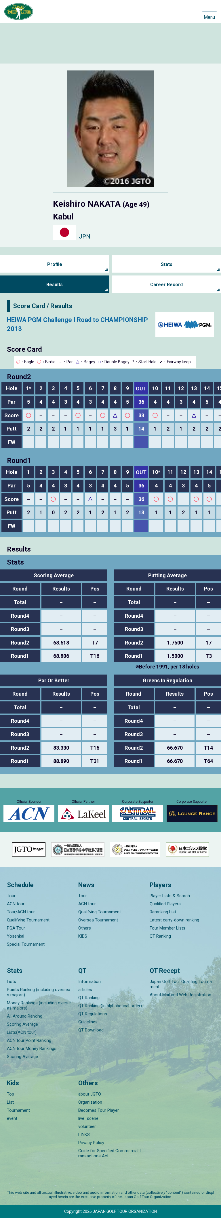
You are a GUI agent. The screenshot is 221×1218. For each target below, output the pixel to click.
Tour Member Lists (167, 928)
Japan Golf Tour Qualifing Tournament (181, 984)
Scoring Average (22, 1024)
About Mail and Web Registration (180, 994)
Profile (54, 264)
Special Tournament (26, 944)
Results (54, 284)
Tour (11, 895)
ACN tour (15, 903)
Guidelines (88, 1022)
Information (89, 981)
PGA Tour (16, 928)
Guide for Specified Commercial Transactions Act (110, 1153)
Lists (11, 981)
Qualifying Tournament (28, 920)
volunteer (87, 1126)
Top (10, 1094)
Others (84, 928)
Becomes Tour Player (98, 1110)
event (12, 1118)
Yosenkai (15, 936)
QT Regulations (92, 1013)
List (10, 1102)
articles (85, 989)
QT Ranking (160, 936)
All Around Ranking (24, 1016)
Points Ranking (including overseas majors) (38, 992)
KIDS (82, 936)
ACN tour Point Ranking (29, 1040)
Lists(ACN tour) (22, 1032)
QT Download (91, 1030)
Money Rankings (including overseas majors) (39, 1005)
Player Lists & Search (170, 895)
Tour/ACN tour (21, 912)
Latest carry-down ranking (174, 920)
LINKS (84, 1134)
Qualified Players (165, 903)
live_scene (88, 1118)
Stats (166, 264)
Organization (90, 1102)
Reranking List (163, 912)
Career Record (166, 284)
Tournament (18, 1110)
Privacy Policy (91, 1142)
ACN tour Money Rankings (31, 1048)
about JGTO (89, 1094)
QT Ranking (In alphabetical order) (110, 1005)
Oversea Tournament (98, 920)
